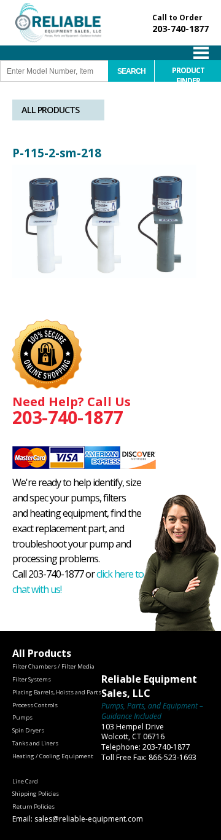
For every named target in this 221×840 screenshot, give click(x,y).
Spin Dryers (28, 730)
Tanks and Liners (35, 743)
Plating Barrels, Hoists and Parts (56, 692)
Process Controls (35, 705)
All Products (50, 110)
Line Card (25, 781)
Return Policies (33, 807)
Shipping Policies (35, 794)
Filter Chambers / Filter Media (53, 666)
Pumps (22, 717)
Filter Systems (31, 679)
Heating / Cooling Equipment (52, 756)
